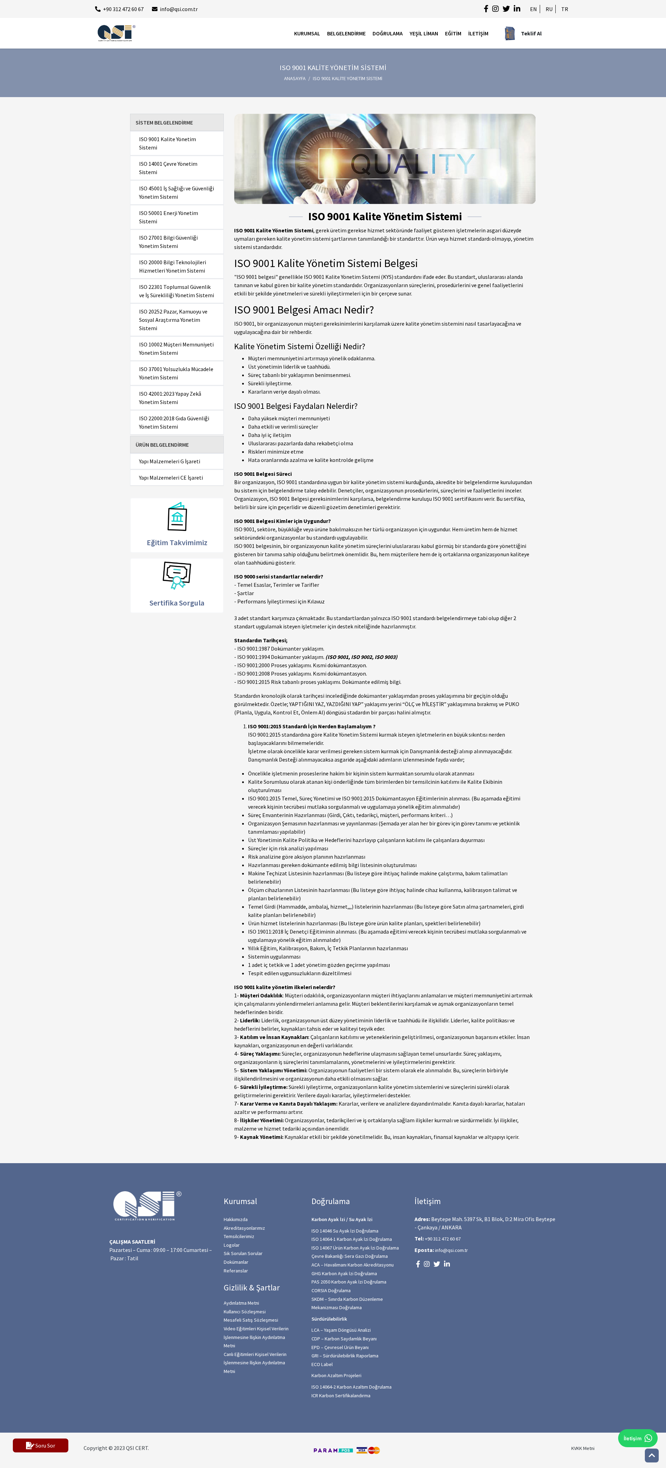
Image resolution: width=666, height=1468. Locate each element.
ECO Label (322, 1364)
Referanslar (236, 1271)
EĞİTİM (453, 33)
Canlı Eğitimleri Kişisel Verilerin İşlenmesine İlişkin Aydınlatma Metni (255, 1362)
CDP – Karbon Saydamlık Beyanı (344, 1339)
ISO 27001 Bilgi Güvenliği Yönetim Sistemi (168, 241)
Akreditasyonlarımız (244, 1228)
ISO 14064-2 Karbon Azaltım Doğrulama (351, 1387)
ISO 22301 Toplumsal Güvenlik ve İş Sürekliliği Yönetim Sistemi (176, 291)
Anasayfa (295, 78)
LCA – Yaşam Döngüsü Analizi (341, 1330)
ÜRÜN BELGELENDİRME (162, 444)
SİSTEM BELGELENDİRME (164, 122)
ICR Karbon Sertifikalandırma (340, 1395)
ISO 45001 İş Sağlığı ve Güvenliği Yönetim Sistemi (176, 192)
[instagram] (495, 9)
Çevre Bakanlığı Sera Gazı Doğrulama (349, 1256)
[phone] (648, 1402)
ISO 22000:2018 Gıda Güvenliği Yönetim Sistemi (174, 422)
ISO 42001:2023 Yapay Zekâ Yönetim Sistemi (170, 397)
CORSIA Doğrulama (331, 1290)
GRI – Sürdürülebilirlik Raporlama (344, 1356)
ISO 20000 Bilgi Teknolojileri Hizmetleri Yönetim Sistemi (172, 266)
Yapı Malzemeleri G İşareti (169, 461)
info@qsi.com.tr (179, 9)
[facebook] (486, 9)
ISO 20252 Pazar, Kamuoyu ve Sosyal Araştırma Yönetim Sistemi (173, 320)
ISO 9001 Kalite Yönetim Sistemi (167, 143)
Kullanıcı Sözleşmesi (245, 1311)
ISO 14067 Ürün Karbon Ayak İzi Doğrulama (355, 1248)
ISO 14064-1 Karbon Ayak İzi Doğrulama (351, 1239)
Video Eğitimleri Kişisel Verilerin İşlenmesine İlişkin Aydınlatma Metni (256, 1337)
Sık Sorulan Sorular (243, 1253)
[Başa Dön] (652, 1455)
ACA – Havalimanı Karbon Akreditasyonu (352, 1265)
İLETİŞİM (478, 33)
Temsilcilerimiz (239, 1236)
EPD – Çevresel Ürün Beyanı (340, 1347)
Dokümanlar (236, 1262)
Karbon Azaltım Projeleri (336, 1375)
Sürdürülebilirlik (329, 1319)
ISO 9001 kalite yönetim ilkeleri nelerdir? (284, 987)
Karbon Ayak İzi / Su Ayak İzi (342, 1219)
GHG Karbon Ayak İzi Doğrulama (344, 1273)
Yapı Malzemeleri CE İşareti (171, 477)
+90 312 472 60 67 (123, 9)
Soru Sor (44, 1445)
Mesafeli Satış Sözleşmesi (251, 1320)
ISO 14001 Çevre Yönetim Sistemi (168, 167)
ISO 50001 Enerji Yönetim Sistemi (168, 217)
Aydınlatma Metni (241, 1303)
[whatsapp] (648, 1423)
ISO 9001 (244, 323)
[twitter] (506, 9)
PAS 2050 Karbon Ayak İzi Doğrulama (348, 1282)
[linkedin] (517, 9)
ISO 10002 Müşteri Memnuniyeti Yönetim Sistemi (176, 348)
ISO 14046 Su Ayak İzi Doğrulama (344, 1231)
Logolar (232, 1245)
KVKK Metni (583, 1448)
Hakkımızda (236, 1219)
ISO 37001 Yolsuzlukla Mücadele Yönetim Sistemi (176, 373)
